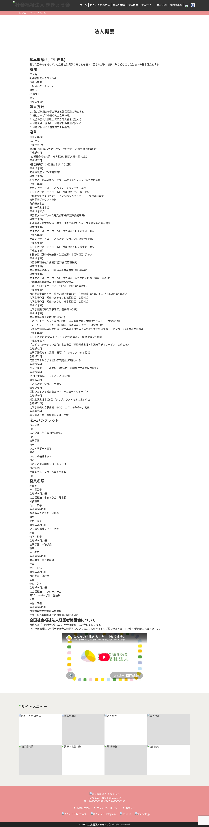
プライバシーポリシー (108, 808)
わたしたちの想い (100, 5)
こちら (89, 628)
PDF (32, 429)
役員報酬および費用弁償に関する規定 (57, 615)
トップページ (25, 13)
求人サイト (147, 5)
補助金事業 (176, 5)
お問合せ (130, 808)
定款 (32, 615)
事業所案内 (119, 5)
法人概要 (133, 5)
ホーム (83, 5)
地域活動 (162, 5)
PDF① (33, 468)
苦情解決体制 (83, 808)
